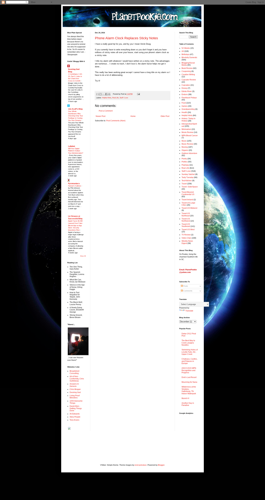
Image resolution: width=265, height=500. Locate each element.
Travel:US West (188, 229)
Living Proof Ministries (75, 397)
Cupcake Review (189, 80)
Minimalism (186, 129)
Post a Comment (106, 111)
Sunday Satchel (188, 174)
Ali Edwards (75, 414)
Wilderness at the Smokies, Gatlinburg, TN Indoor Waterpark (189, 390)
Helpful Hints (106, 98)
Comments (187, 291)
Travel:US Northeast (186, 214)
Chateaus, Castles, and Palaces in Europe (189, 361)
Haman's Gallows (75, 186)
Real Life (115, 98)
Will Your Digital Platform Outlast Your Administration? (75, 151)
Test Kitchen (187, 181)
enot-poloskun (141, 465)
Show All (83, 256)
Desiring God (75, 392)
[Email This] (97, 94)
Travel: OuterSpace (190, 187)
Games (185, 106)
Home (133, 116)
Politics (185, 162)
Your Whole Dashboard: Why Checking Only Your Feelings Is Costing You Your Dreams (75, 115)
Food (184, 103)
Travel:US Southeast (186, 225)
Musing (185, 147)
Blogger (161, 465)
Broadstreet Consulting (74, 372)
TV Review (186, 235)
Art (183, 51)
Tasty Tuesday (188, 177)
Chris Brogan (75, 389)
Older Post (165, 116)
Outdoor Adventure (189, 153)
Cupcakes (186, 85)
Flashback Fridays (189, 98)
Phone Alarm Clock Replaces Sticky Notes (126, 38)
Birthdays (185, 54)
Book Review (187, 68)
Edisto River (187, 91)
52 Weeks (186, 48)
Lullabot (71, 146)
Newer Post (100, 116)
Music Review (187, 144)
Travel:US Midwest (189, 208)
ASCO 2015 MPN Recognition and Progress (189, 370)
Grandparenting (188, 109)
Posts (185, 286)
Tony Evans (74, 420)
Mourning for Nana (189, 382)
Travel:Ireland (187, 200)
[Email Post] (138, 94)
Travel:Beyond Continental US (188, 193)
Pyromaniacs (74, 183)
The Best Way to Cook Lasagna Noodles (188, 342)
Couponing (186, 71)
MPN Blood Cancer (190, 135)
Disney (184, 88)
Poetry (184, 159)
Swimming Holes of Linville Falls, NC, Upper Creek (190, 352)
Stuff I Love (124, 98)
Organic (185, 150)
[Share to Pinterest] (109, 94)
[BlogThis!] (100, 94)
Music (184, 141)
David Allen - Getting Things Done (76, 408)
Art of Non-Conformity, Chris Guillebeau (77, 378)
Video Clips (186, 238)
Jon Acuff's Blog (75, 109)
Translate (189, 311)
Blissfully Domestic (189, 57)
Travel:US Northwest (186, 220)
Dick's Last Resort (189, 377)
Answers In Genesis (74, 385)
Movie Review (187, 132)
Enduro (185, 94)
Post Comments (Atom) (115, 121)
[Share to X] (103, 94)
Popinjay (185, 165)
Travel (184, 184)
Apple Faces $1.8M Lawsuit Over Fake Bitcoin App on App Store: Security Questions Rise (75, 225)
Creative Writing (188, 74)
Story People (75, 417)
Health (184, 112)
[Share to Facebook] (106, 94)
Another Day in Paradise (188, 404)
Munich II (185, 398)
